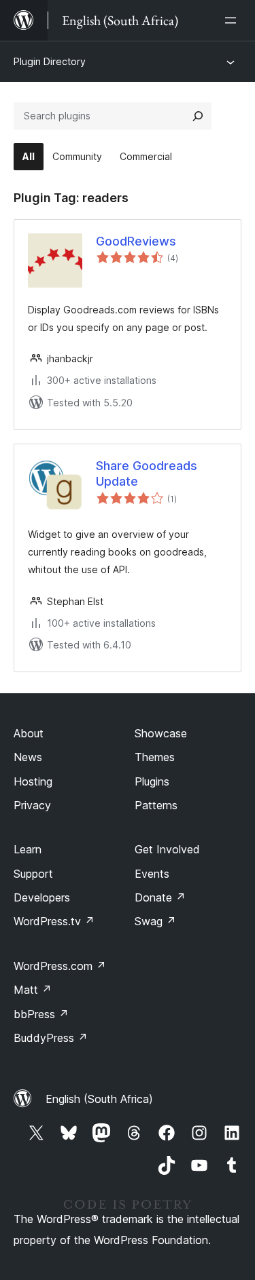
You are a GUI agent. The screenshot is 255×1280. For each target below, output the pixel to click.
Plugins (152, 781)
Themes (155, 757)
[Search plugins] (197, 116)
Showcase (161, 733)
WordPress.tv (54, 921)
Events (152, 873)
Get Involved (167, 849)
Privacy (32, 805)
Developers (42, 897)
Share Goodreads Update (146, 473)
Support (33, 873)
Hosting (33, 781)
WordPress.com (60, 966)
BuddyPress (51, 1038)
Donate (160, 897)
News (28, 757)
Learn (27, 849)
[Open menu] (233, 20)
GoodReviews (136, 241)
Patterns (156, 805)
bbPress (41, 1014)
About (29, 733)
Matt (33, 989)
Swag (155, 921)
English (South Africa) (99, 1099)
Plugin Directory (50, 61)
